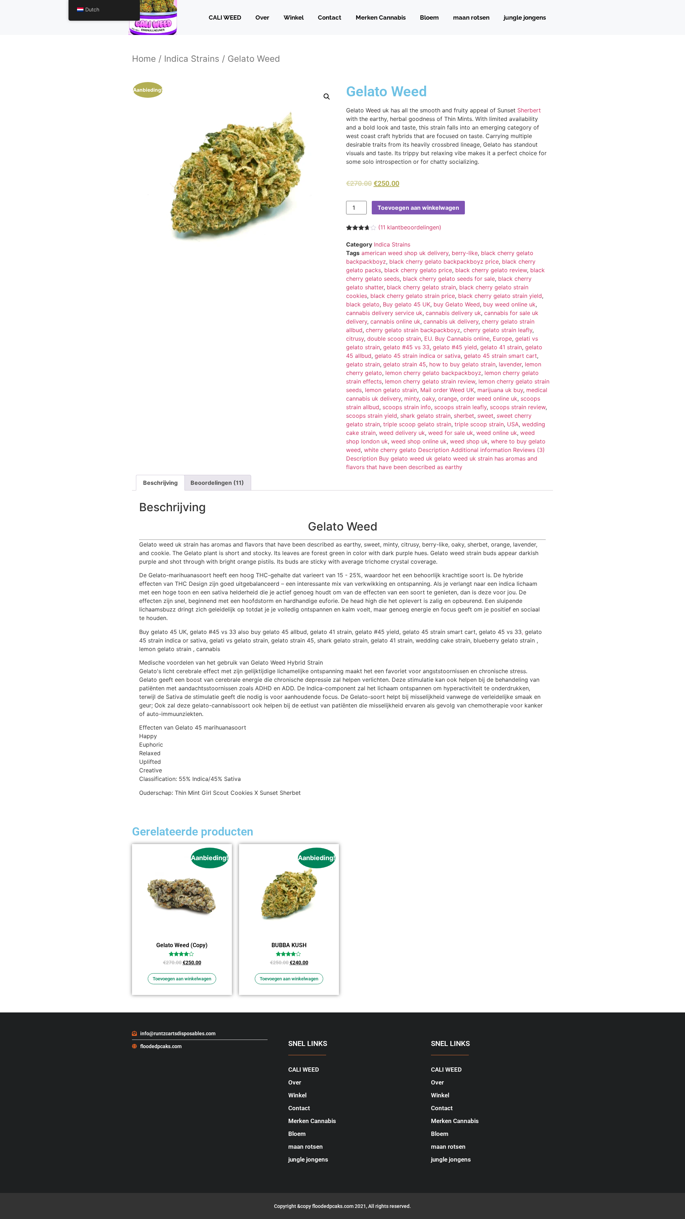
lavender (510, 364)
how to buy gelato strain (462, 364)
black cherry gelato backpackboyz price (444, 261)
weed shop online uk (419, 441)
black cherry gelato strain (421, 287)
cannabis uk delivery (450, 321)
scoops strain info (406, 407)
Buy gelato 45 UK (406, 304)
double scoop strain (394, 338)
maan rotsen (471, 17)
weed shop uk (469, 441)
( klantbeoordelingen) (409, 227)
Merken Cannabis (381, 17)
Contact (329, 17)
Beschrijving (160, 482)
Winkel (294, 17)
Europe (502, 338)
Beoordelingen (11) (217, 482)
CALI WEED (225, 17)
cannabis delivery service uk (384, 312)
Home (144, 59)
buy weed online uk (509, 304)
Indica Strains (191, 59)
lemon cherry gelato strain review (430, 381)
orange (447, 398)
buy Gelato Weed (456, 304)
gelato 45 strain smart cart (500, 355)
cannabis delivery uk (453, 312)
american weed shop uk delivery (404, 253)
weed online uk (496, 432)
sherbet (464, 415)
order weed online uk (488, 398)
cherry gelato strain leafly (497, 330)
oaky (428, 398)
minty (411, 398)
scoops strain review (518, 407)
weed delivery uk (402, 432)
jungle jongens (525, 17)
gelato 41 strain (501, 347)
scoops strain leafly (460, 407)
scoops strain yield (371, 415)
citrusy (355, 338)
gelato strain (363, 364)
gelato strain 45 (404, 364)
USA (513, 424)
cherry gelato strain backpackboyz (413, 330)
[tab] (160, 483)
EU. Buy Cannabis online (456, 338)
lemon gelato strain (391, 389)
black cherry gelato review (491, 270)
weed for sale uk (450, 432)
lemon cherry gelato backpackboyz (433, 372)
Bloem (429, 17)
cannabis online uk (395, 321)
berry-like (465, 253)
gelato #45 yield (455, 347)
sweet (485, 415)
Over (262, 17)
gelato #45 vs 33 (406, 347)
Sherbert (529, 110)
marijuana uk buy (500, 389)
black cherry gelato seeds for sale (449, 278)
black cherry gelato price (418, 270)
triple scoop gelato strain (417, 424)
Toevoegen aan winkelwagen (418, 207)
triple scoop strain (479, 424)
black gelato (363, 304)
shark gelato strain (425, 415)
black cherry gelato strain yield (500, 295)
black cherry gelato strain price (412, 295)
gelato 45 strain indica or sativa (418, 355)
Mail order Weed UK (447, 389)
